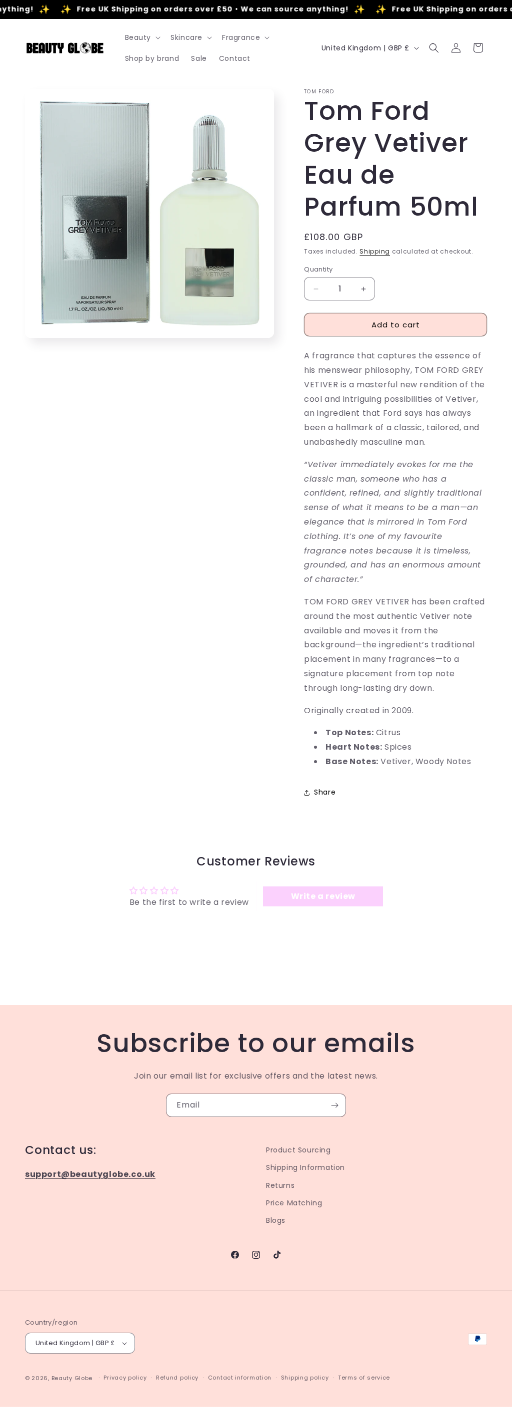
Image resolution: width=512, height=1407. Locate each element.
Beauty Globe (72, 1378)
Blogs (276, 1220)
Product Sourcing (298, 1150)
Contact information (240, 1378)
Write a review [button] (323, 896)
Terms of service (364, 1378)
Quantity (318, 269)
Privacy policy (125, 1378)
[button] (142, 37)
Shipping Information (305, 1167)
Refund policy (177, 1378)
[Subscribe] (335, 1105)
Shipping (375, 251)
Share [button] (325, 792)
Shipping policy (305, 1378)
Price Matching (294, 1203)
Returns (280, 1185)
